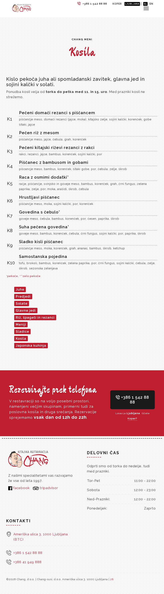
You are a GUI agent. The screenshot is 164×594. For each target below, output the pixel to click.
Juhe (20, 289)
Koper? (132, 418)
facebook (21, 488)
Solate (21, 303)
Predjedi (23, 296)
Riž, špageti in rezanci (35, 317)
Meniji (21, 324)
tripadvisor (48, 488)
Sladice (22, 331)
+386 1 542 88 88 (134, 400)
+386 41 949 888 (27, 562)
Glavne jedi (26, 310)
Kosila (21, 338)
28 (112, 579)
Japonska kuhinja (31, 345)
